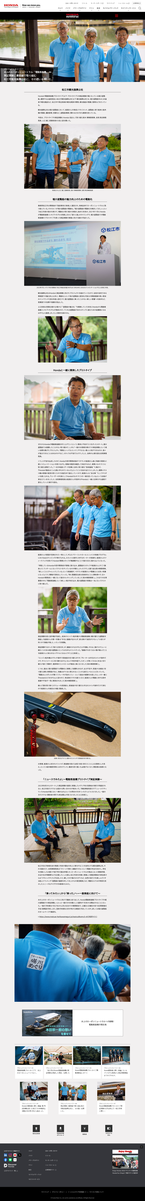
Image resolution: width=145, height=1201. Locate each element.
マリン (91, 8)
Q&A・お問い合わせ (71, 3)
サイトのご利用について (96, 1192)
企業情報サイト (49, 1169)
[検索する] (140, 8)
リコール (84, 3)
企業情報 (136, 3)
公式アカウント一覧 (10, 1170)
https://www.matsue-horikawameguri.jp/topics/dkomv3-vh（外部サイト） (68, 916)
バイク (67, 8)
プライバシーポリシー (58, 1192)
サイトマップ (111, 3)
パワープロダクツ (79, 8)
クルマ (60, 8)
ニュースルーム (123, 3)
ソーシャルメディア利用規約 (76, 1192)
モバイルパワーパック (110, 8)
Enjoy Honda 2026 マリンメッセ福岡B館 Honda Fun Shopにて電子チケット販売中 (125, 1172)
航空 (98, 8)
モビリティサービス (128, 8)
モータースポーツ (96, 3)
